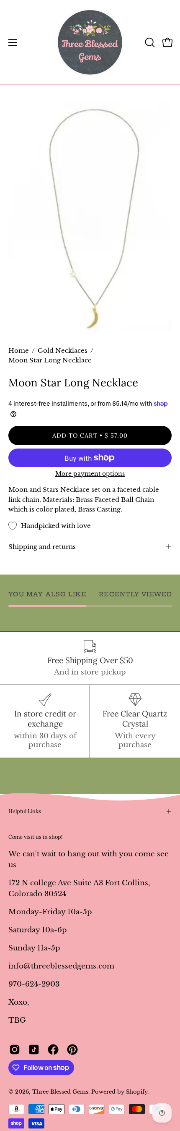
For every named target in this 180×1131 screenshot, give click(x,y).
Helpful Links (24, 811)
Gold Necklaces (62, 350)
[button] (149, 42)
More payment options (90, 474)
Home (18, 350)
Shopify (136, 1092)
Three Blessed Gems (60, 1092)
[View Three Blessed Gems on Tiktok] (34, 1049)
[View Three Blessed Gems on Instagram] (14, 1049)
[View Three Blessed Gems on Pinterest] (72, 1049)
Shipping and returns (42, 547)
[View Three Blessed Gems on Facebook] (53, 1049)
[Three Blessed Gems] (90, 42)
